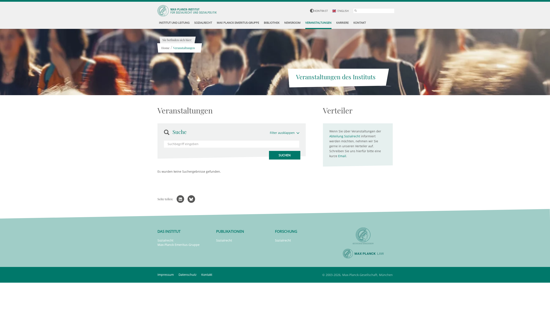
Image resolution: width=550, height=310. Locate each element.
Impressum (165, 275)
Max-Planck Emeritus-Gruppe (178, 245)
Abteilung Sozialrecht (344, 136)
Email (342, 156)
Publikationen (230, 231)
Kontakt (206, 275)
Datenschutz (188, 275)
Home (165, 48)
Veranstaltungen (184, 48)
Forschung (286, 231)
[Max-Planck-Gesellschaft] (363, 236)
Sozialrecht (165, 240)
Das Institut (168, 231)
